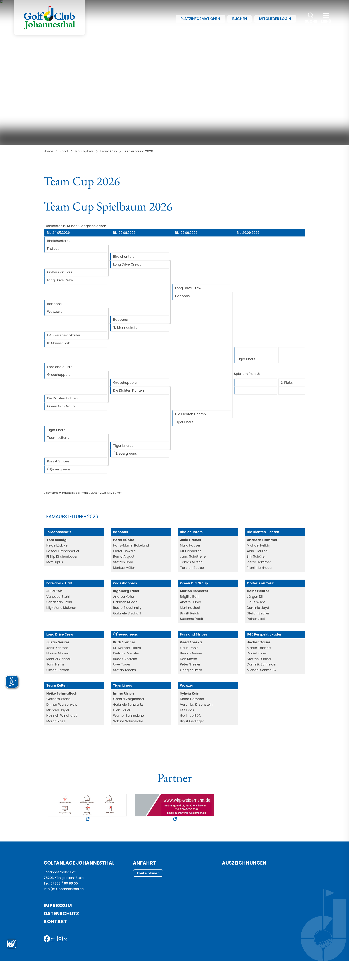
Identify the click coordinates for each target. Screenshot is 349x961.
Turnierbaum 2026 (138, 151)
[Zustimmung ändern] (11, 944)
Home (48, 151)
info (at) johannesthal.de (64, 889)
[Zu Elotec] (87, 808)
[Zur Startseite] (49, 17)
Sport (63, 151)
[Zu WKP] (174, 808)
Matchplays (84, 151)
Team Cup (108, 151)
